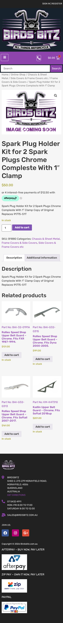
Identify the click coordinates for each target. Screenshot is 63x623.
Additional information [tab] (42, 257)
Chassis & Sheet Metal (46, 238)
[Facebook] (5, 532)
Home (5, 74)
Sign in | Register (52, 3)
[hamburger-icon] (4, 57)
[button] (56, 96)
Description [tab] (14, 257)
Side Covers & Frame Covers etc (29, 78)
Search (56, 68)
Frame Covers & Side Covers (19, 242)
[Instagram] (15, 532)
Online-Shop (18, 74)
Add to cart (22, 227)
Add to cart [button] (11, 355)
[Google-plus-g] (25, 532)
